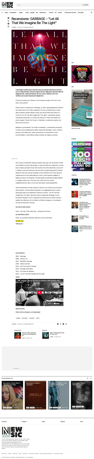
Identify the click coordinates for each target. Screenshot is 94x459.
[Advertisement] (39, 148)
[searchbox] (49, 5)
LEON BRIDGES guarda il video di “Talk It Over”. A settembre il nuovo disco (85, 227)
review (37, 318)
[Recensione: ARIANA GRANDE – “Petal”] (81, 395)
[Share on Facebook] (8, 18)
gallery (51, 336)
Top (59, 407)
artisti (23, 338)
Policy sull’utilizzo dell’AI (58, 453)
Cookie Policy (15, 453)
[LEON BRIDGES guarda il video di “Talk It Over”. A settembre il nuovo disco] (75, 228)
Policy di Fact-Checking (33, 453)
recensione (32, 318)
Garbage (18, 318)
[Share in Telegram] (8, 23)
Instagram (24, 421)
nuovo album (24, 318)
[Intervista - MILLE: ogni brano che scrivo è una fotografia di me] (26, 334)
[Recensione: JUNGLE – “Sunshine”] (35, 395)
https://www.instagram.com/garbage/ (28, 312)
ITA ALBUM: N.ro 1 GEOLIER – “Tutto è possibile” (84, 217)
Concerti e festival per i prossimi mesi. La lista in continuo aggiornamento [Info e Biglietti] (85, 193)
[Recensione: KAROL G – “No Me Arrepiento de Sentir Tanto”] (58, 395)
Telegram (62, 421)
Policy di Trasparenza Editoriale (45, 453)
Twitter (43, 421)
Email (81, 421)
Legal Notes (25, 453)
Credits (9, 453)
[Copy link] (8, 26)
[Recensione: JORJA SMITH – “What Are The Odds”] (12, 395)
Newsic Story (4, 453)
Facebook (4, 421)
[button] (2, 12)
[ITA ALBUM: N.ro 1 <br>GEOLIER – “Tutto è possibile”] (75, 218)
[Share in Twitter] (8, 21)
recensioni (14, 27)
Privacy (20, 453)
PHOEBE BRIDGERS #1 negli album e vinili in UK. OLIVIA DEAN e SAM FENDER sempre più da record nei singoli (85, 182)
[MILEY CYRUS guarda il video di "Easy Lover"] (53, 334)
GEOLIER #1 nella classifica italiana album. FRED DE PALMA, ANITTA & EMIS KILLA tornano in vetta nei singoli (85, 206)
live (80, 197)
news (81, 186)
